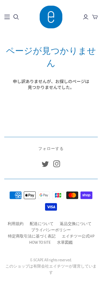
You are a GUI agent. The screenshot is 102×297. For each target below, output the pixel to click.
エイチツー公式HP (78, 236)
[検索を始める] (16, 17)
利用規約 (16, 224)
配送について (42, 224)
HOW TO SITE (40, 243)
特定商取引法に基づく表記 (32, 236)
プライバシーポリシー (51, 230)
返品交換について (76, 224)
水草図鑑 (65, 243)
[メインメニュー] (7, 17)
